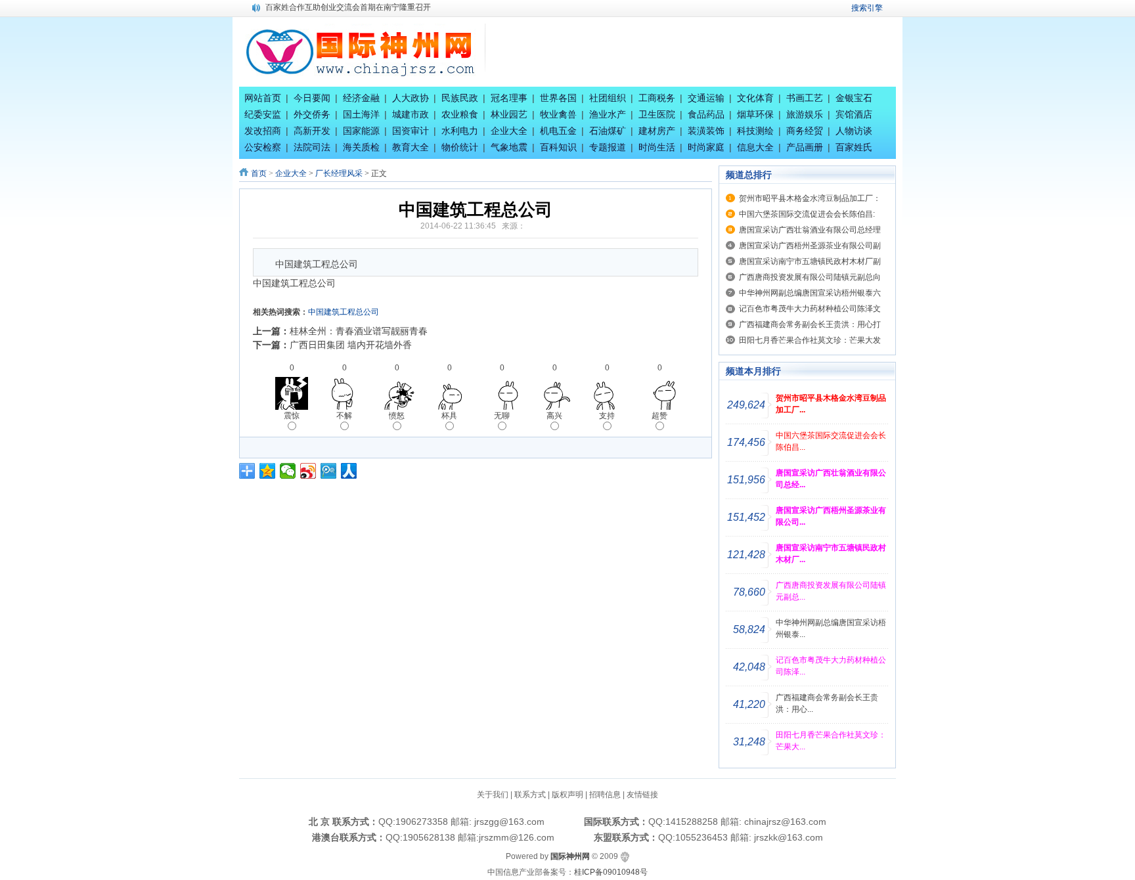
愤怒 (397, 415)
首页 (259, 173)
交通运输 (706, 98)
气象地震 (509, 147)
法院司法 (312, 147)
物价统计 (459, 147)
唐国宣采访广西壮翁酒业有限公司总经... (831, 478)
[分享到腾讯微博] (329, 471)
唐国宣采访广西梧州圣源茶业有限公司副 (810, 245)
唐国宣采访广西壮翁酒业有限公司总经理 (810, 229)
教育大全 (410, 147)
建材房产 (656, 130)
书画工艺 (804, 98)
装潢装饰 (706, 130)
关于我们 (492, 794)
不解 (344, 415)
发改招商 (262, 130)
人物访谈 (853, 130)
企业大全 (509, 130)
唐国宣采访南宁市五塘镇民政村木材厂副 (810, 261)
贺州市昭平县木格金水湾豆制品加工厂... (831, 403)
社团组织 (607, 98)
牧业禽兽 (558, 114)
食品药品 (706, 114)
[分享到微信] (288, 471)
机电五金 (558, 130)
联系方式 (530, 794)
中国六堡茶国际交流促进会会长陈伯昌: (807, 214)
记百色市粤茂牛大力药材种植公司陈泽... (831, 665)
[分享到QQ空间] (267, 471)
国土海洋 (361, 114)
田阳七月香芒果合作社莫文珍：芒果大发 (810, 340)
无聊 (502, 415)
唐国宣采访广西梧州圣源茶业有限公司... (831, 516)
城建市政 (410, 114)
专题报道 (607, 147)
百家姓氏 (853, 147)
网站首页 (262, 98)
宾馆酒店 (853, 114)
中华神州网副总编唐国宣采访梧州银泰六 (810, 292)
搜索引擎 (867, 7)
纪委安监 (262, 114)
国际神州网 (570, 856)
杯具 (449, 415)
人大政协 (410, 98)
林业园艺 (509, 114)
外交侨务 (312, 114)
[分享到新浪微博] (308, 471)
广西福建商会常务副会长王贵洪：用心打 (810, 324)
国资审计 (410, 130)
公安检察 (262, 147)
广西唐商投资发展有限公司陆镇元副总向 (810, 277)
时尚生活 (656, 147)
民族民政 (459, 98)
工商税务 (656, 98)
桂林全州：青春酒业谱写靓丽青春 (359, 331)
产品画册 (804, 147)
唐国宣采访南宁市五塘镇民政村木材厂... (831, 553)
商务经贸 (804, 130)
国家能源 (361, 130)
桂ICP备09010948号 (611, 872)
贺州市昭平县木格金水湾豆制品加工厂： (810, 198)
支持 (607, 415)
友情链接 (642, 794)
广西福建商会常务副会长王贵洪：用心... (827, 703)
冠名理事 (509, 98)
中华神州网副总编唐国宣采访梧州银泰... (831, 628)
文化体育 (755, 98)
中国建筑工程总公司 (343, 312)
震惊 (292, 415)
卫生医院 (656, 114)
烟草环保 (755, 114)
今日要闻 (312, 98)
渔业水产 (607, 114)
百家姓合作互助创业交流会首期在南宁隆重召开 (348, 7)
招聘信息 (605, 794)
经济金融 (361, 98)
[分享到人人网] (349, 471)
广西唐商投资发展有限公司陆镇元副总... (831, 591)
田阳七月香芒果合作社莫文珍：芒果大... (831, 740)
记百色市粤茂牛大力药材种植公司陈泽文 (810, 308)
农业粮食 (459, 114)
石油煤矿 (607, 130)
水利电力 (459, 130)
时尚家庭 (706, 147)
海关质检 (361, 147)
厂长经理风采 (339, 173)
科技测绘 (755, 130)
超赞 (659, 415)
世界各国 (558, 98)
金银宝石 (853, 98)
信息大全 (755, 147)
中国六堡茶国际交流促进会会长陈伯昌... (831, 441)
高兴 (554, 415)
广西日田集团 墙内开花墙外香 (351, 345)
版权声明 (567, 794)
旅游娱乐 (804, 114)
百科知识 (558, 147)
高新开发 (312, 130)
